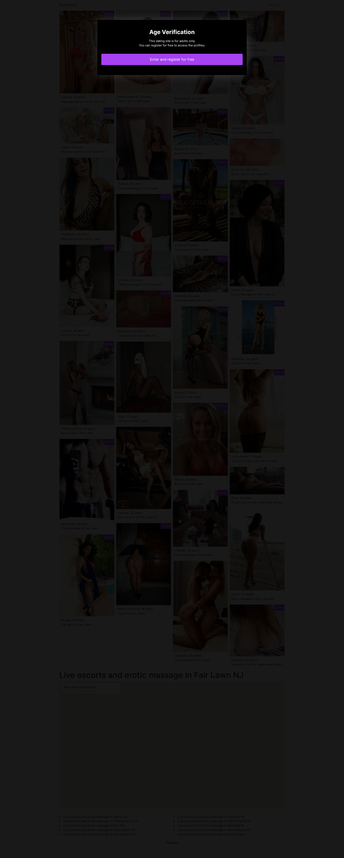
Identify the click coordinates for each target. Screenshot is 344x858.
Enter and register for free (172, 59)
